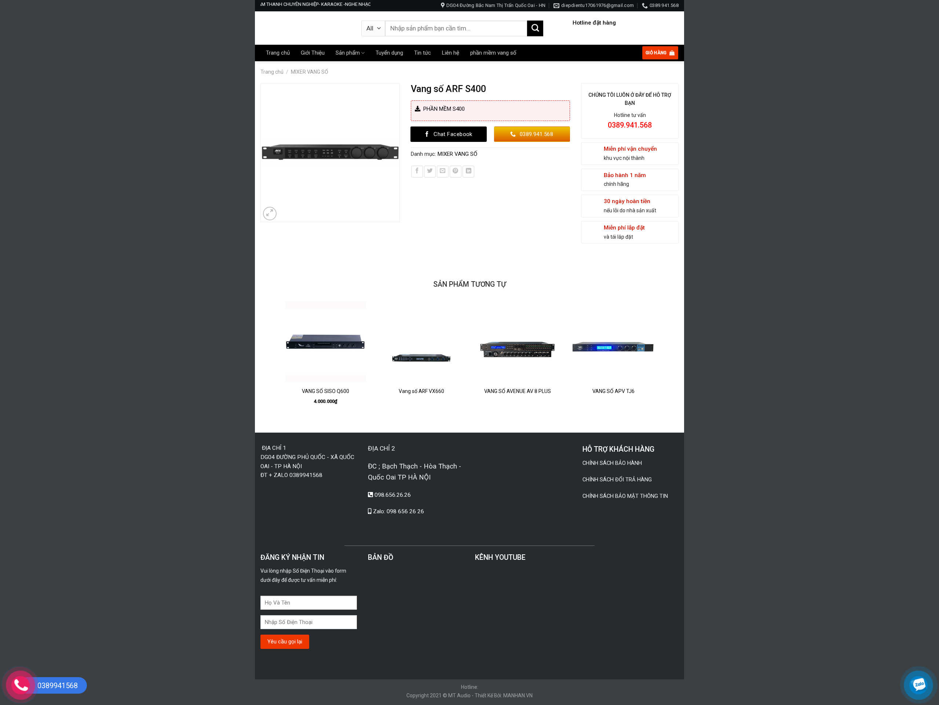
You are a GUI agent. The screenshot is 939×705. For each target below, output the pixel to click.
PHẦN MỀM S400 (442, 109)
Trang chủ (278, 52)
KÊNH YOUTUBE (500, 557)
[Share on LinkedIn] (468, 171)
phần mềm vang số (493, 52)
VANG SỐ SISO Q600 (325, 391)
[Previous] (281, 361)
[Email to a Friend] (443, 171)
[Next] (657, 361)
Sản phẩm (348, 52)
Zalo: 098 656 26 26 (398, 511)
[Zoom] (270, 214)
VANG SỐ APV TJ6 (613, 391)
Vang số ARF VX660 (421, 391)
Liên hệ (450, 52)
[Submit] (535, 29)
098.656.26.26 (392, 495)
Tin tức (422, 52)
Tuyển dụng (389, 52)
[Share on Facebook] (417, 171)
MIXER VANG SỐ (309, 72)
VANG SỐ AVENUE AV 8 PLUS (517, 391)
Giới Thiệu (313, 52)
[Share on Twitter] (430, 171)
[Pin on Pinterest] (455, 171)
